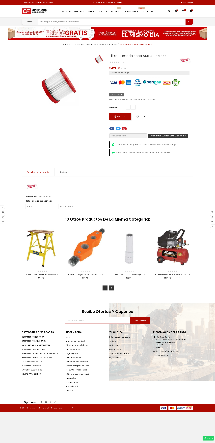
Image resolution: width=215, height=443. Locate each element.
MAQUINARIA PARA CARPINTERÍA (36, 345)
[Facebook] (41, 402)
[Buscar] (189, 22)
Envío (68, 337)
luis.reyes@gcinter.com (168, 351)
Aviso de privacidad (75, 341)
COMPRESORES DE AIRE (32, 361)
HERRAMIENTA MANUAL (32, 365)
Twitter (118, 128)
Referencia (32, 196)
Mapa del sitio (72, 386)
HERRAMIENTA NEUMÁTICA (33, 349)
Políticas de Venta (74, 357)
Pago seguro (72, 353)
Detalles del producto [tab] (38, 172)
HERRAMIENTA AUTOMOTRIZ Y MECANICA (40, 353)
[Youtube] (46, 402)
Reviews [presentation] (64, 172)
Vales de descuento (119, 353)
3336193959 (162, 355)
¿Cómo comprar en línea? (78, 365)
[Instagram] (55, 402)
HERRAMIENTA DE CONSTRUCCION (37, 357)
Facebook (111, 128)
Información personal (119, 337)
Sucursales (71, 378)
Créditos (113, 345)
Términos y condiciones (77, 345)
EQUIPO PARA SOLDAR (31, 374)
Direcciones (115, 349)
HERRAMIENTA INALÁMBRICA (34, 341)
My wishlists (115, 357)
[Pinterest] (50, 402)
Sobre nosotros (73, 349)
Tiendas (70, 390)
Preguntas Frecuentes (76, 370)
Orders (112, 341)
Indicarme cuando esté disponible (168, 135)
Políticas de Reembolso (77, 361)
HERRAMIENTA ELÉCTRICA (33, 337)
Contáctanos (72, 382)
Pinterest (124, 128)
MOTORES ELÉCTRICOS (32, 370)
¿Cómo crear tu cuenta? (77, 374)
